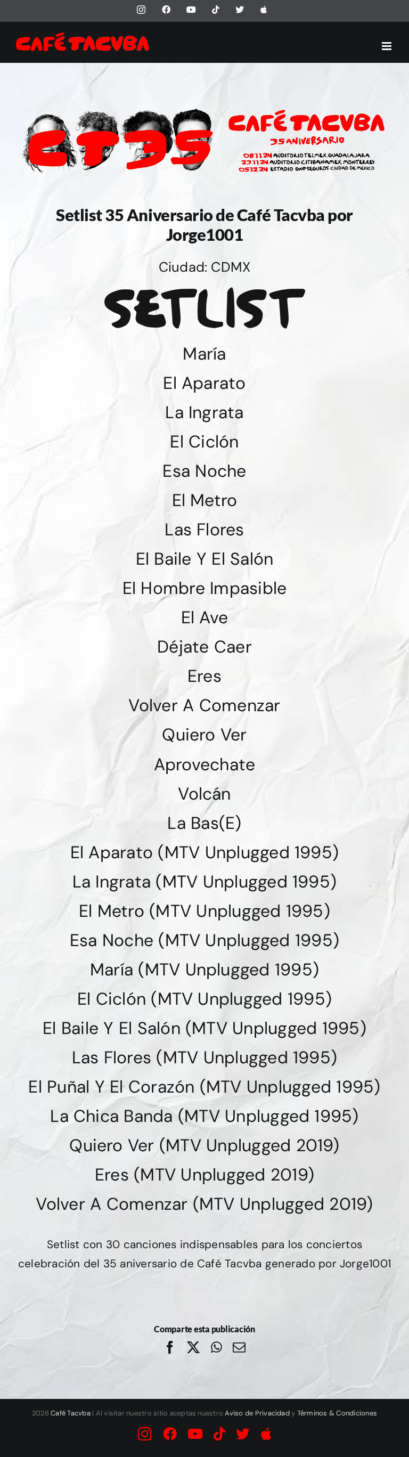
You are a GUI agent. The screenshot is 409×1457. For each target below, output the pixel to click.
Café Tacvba (71, 1413)
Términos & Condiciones (337, 1413)
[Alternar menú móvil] (387, 46)
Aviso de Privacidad (257, 1413)
